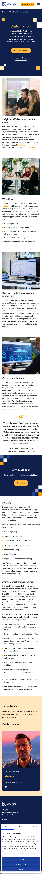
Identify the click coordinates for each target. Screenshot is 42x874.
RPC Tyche (33, 142)
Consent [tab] (7, 827)
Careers (5, 819)
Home (4, 12)
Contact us (21, 483)
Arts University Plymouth (26, 145)
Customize (19, 864)
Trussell (31, 147)
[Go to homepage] (9, 4)
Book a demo (21, 58)
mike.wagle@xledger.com (13, 782)
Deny (21, 869)
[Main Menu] (38, 4)
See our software (21, 50)
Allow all (21, 859)
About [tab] (34, 827)
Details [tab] (21, 827)
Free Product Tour (27, 4)
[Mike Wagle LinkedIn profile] (6, 787)
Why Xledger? (13, 12)
